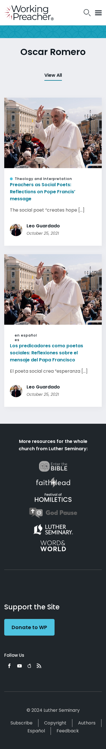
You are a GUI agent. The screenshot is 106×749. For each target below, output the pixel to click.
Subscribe (21, 723)
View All (53, 75)
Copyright (55, 723)
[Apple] (29, 666)
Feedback (68, 731)
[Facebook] (9, 666)
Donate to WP (29, 627)
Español (36, 731)
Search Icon (87, 12)
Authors (87, 723)
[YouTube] (19, 666)
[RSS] (39, 666)
